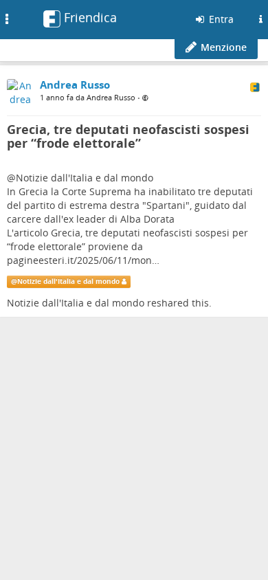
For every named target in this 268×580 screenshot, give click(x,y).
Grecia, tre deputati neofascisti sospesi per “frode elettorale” (128, 136)
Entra (220, 18)
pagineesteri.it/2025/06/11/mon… (83, 260)
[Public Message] (145, 97)
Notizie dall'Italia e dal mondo (84, 177)
